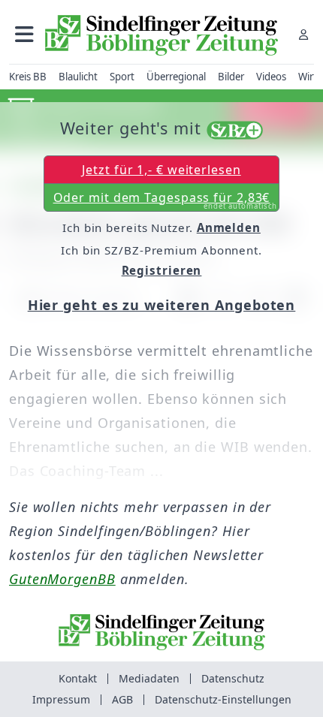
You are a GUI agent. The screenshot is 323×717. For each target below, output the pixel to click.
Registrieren (162, 270)
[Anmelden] (303, 34)
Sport (122, 76)
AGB (122, 699)
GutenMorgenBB (62, 579)
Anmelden (229, 227)
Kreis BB (28, 76)
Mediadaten (149, 678)
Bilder (231, 76)
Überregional (176, 76)
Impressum (61, 699)
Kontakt (78, 678)
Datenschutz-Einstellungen (223, 699)
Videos (271, 76)
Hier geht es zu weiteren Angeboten (162, 305)
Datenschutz (232, 678)
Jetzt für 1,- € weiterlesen (161, 169)
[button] (24, 34)
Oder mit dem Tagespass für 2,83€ (165, 200)
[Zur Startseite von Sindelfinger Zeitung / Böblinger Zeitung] (161, 35)
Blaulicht (78, 76)
